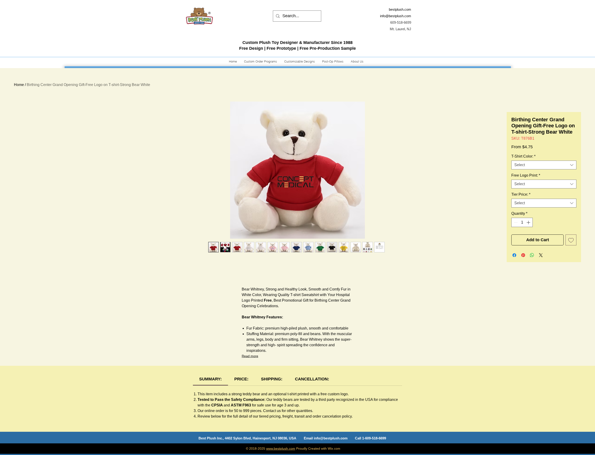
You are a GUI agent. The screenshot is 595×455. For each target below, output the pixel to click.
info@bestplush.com (395, 16)
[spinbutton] (522, 222)
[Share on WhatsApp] (532, 255)
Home (19, 85)
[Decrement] (515, 222)
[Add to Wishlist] (570, 239)
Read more (250, 356)
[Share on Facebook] (514, 255)
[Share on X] (541, 255)
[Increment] (529, 222)
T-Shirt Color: (523, 156)
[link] (210, 379)
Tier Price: (520, 194)
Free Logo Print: (525, 175)
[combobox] (543, 165)
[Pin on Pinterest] (523, 255)
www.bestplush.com (280, 448)
